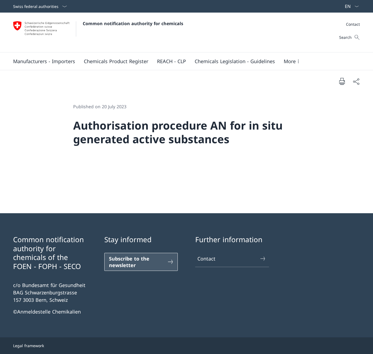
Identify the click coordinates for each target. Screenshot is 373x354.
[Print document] (342, 81)
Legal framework (28, 345)
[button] (44, 61)
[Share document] (356, 81)
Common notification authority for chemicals (133, 24)
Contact (206, 258)
